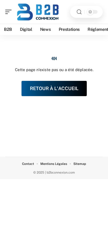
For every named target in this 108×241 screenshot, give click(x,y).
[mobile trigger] (9, 12)
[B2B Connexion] (37, 12)
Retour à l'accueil (54, 88)
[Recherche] (79, 12)
